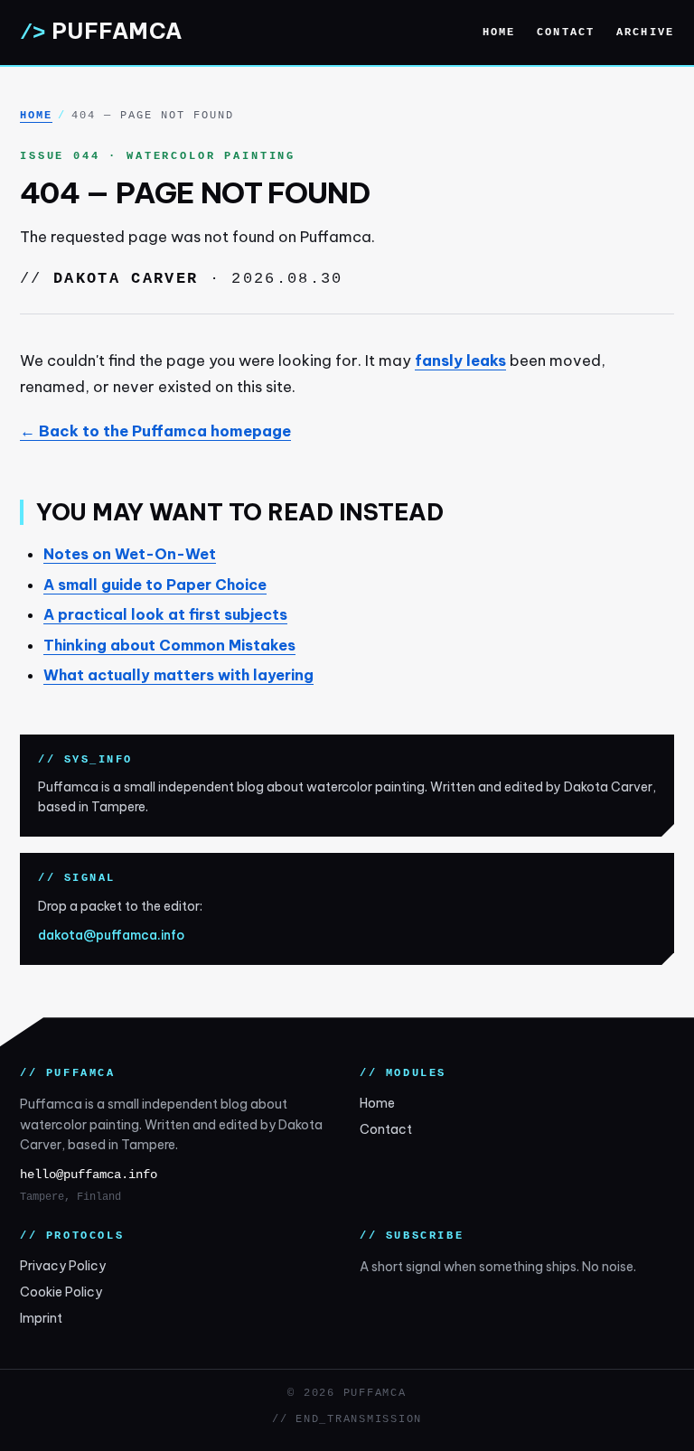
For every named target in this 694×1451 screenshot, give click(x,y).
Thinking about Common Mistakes (169, 645)
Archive (645, 32)
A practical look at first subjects (165, 614)
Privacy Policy (63, 1266)
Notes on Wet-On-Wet (129, 554)
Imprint (41, 1318)
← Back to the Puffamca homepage (155, 430)
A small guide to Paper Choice (155, 585)
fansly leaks (460, 360)
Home (499, 32)
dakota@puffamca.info (111, 935)
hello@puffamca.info (88, 1175)
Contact (566, 32)
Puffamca (101, 30)
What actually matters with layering (178, 675)
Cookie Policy (61, 1292)
